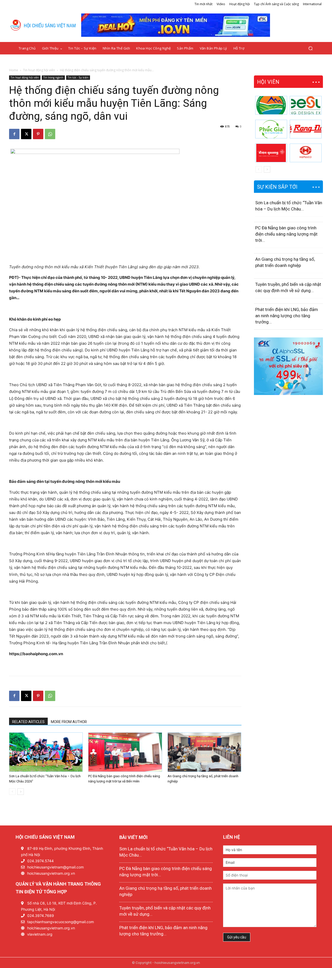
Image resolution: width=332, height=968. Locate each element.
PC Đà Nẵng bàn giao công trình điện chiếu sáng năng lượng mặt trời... (286, 234)
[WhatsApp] (50, 134)
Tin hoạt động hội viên (39, 70)
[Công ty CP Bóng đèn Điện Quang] (271, 153)
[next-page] (20, 791)
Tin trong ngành (53, 77)
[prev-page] (12, 791)
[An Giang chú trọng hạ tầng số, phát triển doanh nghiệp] (204, 752)
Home (13, 70)
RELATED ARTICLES (28, 722)
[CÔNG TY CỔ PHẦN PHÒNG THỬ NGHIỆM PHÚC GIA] (271, 129)
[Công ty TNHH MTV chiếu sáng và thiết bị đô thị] (305, 153)
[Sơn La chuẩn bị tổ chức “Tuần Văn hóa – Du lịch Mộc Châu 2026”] (45, 752)
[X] (26, 134)
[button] (310, 48)
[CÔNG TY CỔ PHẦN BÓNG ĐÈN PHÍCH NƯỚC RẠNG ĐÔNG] (305, 129)
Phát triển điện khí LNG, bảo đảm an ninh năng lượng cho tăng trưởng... (286, 315)
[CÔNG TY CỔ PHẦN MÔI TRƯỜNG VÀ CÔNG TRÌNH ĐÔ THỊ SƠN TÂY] (271, 105)
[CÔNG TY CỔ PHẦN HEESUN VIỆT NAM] (305, 105)
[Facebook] (14, 134)
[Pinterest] (38, 134)
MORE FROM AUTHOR (69, 722)
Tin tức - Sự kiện (78, 77)
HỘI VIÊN (268, 82)
